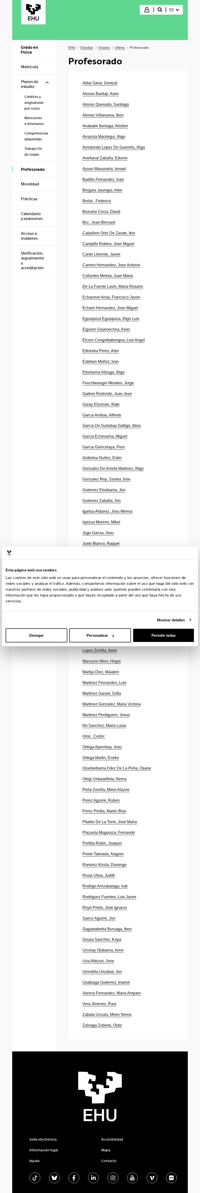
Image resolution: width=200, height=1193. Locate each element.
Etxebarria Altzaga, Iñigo (103, 372)
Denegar (36, 635)
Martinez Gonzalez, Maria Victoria (111, 704)
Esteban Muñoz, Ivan (100, 361)
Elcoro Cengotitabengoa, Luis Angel (113, 340)
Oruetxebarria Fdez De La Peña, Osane (116, 768)
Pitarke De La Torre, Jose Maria (109, 822)
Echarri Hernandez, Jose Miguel (110, 308)
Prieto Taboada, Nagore (103, 854)
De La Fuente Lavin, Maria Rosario (112, 286)
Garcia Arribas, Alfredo (101, 415)
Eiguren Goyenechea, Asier (106, 329)
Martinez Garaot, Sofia (101, 693)
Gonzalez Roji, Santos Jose (106, 479)
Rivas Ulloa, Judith (98, 875)
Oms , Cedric (93, 736)
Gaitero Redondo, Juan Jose (107, 394)
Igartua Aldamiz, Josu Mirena (107, 511)
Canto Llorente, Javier (101, 254)
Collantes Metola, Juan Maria (107, 276)
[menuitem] (174, 10)
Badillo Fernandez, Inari (103, 179)
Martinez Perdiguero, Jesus (106, 715)
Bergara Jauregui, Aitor (102, 190)
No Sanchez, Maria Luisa (104, 725)
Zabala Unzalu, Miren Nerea (106, 1014)
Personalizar (97, 635)
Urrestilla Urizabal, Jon (102, 972)
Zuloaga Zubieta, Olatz (102, 1025)
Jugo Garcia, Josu (98, 533)
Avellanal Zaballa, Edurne (105, 158)
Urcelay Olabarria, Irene (103, 950)
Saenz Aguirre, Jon (98, 918)
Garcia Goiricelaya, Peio (103, 447)
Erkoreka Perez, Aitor (100, 351)
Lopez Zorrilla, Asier (99, 650)
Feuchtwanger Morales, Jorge (108, 383)
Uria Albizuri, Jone (98, 961)
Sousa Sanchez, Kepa (101, 939)
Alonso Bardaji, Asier (100, 94)
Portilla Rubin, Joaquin (102, 843)
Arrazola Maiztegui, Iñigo (103, 137)
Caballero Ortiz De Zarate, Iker (108, 233)
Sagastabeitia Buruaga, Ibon (107, 929)
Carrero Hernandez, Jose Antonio (111, 265)
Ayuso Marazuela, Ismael (104, 169)
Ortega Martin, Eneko (100, 758)
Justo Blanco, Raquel (101, 543)
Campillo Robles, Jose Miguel (108, 244)
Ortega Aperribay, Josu (102, 747)
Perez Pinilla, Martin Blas (104, 811)
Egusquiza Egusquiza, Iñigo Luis (110, 319)
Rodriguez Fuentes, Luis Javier (109, 897)
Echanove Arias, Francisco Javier (111, 297)
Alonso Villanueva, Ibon (103, 115)
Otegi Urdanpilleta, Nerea (104, 779)
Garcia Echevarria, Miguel (104, 436)
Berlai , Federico (96, 201)
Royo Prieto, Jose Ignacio (104, 907)
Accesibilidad (112, 1139)
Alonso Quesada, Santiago (105, 104)
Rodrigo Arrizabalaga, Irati (105, 886)
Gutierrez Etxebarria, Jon (103, 490)
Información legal (43, 1150)
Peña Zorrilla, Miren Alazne (106, 790)
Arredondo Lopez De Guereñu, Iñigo (113, 147)
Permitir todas (163, 635)
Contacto (109, 1161)
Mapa (105, 1150)
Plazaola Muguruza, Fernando (108, 832)
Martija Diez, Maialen (100, 672)
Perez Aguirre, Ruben (101, 800)
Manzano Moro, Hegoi (101, 661)
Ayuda (34, 1161)
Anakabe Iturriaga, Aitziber (105, 126)
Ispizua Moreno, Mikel (101, 522)
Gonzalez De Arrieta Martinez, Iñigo (113, 468)
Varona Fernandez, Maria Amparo (111, 993)
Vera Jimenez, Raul (99, 1004)
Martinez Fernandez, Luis (104, 683)
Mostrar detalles (171, 620)
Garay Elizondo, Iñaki (101, 404)
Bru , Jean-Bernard (98, 222)
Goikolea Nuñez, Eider (102, 458)
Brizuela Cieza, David (101, 212)
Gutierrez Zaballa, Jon (101, 501)
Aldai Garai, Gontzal (99, 83)
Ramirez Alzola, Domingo (104, 865)
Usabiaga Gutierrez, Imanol (106, 982)
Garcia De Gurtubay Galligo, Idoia (111, 425)
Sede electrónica (43, 1139)
